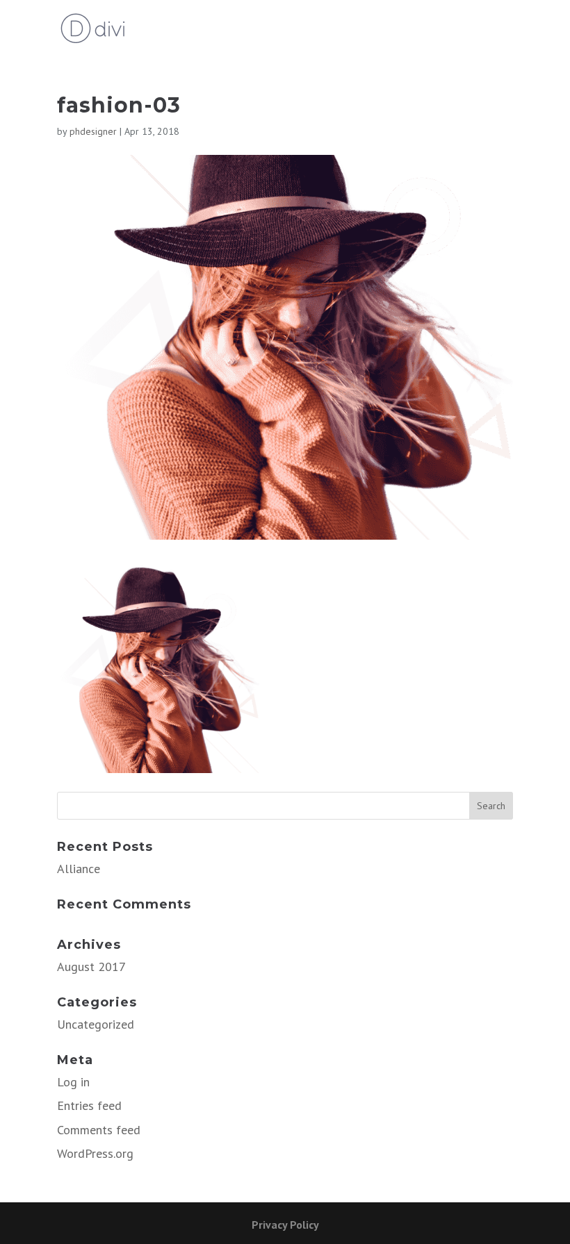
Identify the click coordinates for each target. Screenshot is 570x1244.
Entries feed (89, 1105)
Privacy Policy (285, 1224)
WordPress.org (95, 1153)
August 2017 (91, 967)
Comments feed (98, 1130)
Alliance (78, 869)
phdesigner (93, 131)
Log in (73, 1082)
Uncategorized (95, 1024)
